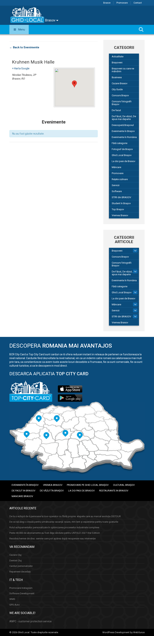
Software (117, 191)
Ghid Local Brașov (121, 155)
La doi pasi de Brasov (123, 161)
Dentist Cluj (15, 560)
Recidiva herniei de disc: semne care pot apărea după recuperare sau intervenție (52, 538)
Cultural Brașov (124, 485)
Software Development (21, 593)
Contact (138, 3)
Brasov (107, 3)
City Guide (117, 89)
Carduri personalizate (20, 566)
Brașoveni (117, 62)
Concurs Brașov (120, 95)
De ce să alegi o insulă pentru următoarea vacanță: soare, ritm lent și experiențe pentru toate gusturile (63, 521)
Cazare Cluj (15, 554)
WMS (12, 599)
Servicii (115, 185)
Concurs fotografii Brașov (121, 103)
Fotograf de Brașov (122, 149)
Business (117, 77)
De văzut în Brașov (52, 490)
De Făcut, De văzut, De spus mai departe (124, 118)
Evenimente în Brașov (123, 131)
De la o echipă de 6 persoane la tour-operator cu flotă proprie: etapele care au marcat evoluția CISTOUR (65, 516)
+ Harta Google (20, 68)
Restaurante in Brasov (113, 490)
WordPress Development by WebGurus (123, 632)
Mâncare (116, 167)
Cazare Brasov (119, 83)
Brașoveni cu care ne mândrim (123, 70)
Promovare (122, 3)
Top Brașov (118, 209)
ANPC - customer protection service (30, 621)
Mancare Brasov (22, 496)
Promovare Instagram (20, 588)
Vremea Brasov (120, 215)
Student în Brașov (121, 203)
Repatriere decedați (20, 571)
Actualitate (117, 56)
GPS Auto (14, 604)
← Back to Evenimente (24, 47)
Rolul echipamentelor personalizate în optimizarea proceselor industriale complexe (54, 527)
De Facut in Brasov (23, 490)
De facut (116, 110)
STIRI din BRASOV (121, 197)
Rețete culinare (120, 179)
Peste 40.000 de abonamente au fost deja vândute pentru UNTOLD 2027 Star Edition (54, 532)
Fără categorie (119, 143)
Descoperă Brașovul (123, 125)
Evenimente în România (124, 137)
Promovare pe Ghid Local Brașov (88, 485)
